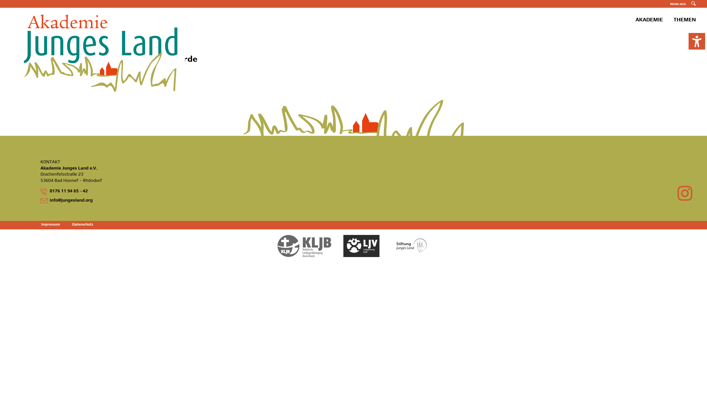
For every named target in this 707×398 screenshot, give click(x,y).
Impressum (50, 224)
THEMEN (684, 19)
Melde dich (678, 4)
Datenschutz (82, 224)
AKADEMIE (649, 19)
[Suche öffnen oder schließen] (693, 3)
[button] (697, 41)
